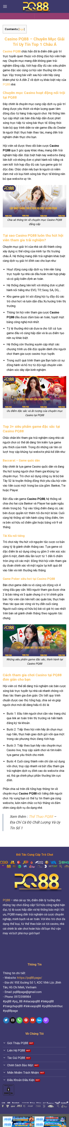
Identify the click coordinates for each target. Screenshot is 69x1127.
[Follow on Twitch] (46, 1020)
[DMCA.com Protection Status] (8, 1089)
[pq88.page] (34, 6)
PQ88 (6, 84)
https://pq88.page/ (29, 978)
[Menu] (5, 6)
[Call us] (19, 1020)
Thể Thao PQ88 (41, 816)
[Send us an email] (13, 1020)
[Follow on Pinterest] (26, 1020)
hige (21, 29)
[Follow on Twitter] (6, 1020)
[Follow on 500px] (39, 1020)
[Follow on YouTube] (33, 1020)
